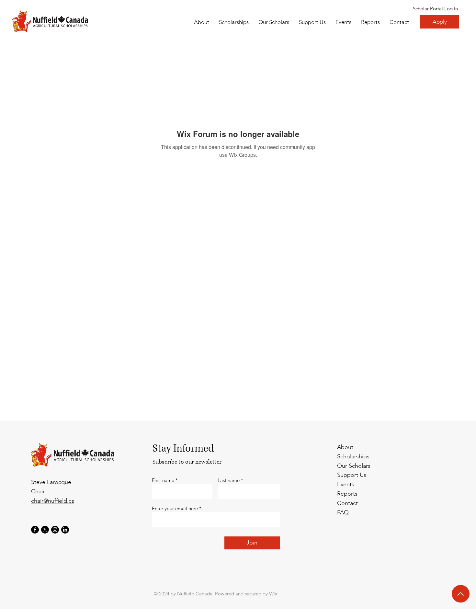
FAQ (343, 512)
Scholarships (353, 456)
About (345, 447)
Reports (347, 493)
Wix (273, 594)
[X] (45, 530)
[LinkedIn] (65, 530)
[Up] (461, 594)
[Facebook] (35, 530)
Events (345, 484)
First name (163, 480)
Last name (229, 480)
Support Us (351, 474)
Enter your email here (175, 508)
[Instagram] (55, 530)
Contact (347, 503)
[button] (274, 22)
